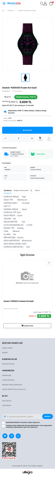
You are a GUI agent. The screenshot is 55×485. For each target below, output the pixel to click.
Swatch (11, 10)
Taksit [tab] (37, 190)
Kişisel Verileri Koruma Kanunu (14, 389)
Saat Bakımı (6, 405)
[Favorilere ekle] (49, 263)
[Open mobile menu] (4, 3)
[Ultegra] (27, 472)
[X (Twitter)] (4, 435)
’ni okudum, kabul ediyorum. (23, 422)
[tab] (23, 191)
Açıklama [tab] (8, 190)
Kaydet (47, 416)
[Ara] (41, 3)
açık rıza (26, 427)
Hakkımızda (6, 375)
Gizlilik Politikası (8, 380)
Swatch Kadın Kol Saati (27, 10)
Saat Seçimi (6, 401)
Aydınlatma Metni (12, 422)
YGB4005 (7, 169)
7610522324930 (35, 169)
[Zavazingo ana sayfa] (14, 3)
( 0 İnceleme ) (17, 91)
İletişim (5, 353)
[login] (45, 3)
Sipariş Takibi (7, 348)
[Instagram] (11, 435)
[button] (51, 4)
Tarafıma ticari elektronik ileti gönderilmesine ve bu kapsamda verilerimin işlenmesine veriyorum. (29, 426)
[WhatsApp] (18, 435)
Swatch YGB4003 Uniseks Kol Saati (19, 301)
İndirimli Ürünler (8, 364)
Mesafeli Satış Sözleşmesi (12, 385)
